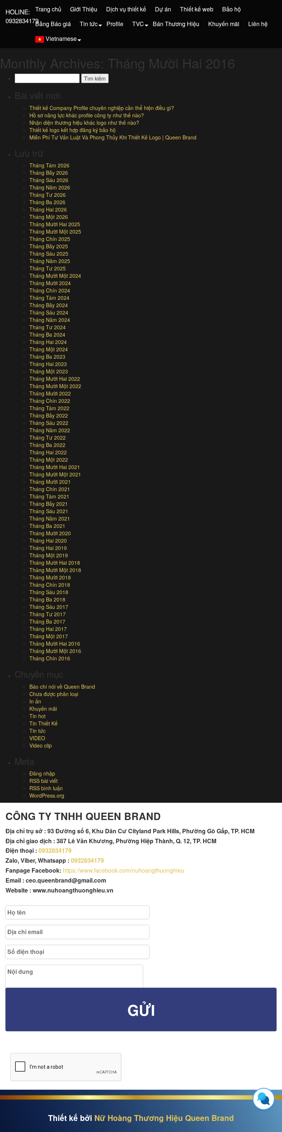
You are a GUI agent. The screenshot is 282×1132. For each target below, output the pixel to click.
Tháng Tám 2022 (49, 408)
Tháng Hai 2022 (48, 452)
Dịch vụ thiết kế (126, 9)
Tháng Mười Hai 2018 (54, 562)
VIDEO (37, 738)
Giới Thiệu (83, 9)
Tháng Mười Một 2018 (55, 570)
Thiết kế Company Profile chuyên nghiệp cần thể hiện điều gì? (101, 107)
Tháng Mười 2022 (50, 393)
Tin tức (89, 23)
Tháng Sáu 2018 (48, 592)
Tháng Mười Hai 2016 (54, 643)
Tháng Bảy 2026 (48, 172)
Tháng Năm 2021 (49, 518)
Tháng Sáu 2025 (48, 253)
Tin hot (37, 716)
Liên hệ (258, 23)
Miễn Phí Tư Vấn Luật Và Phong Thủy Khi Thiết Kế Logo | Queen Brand (112, 137)
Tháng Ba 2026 (47, 202)
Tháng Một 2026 (48, 216)
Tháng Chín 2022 (49, 400)
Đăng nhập (42, 773)
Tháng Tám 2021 (49, 496)
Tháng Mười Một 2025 (55, 231)
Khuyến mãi (223, 23)
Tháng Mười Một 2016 (55, 650)
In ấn (35, 701)
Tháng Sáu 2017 (48, 606)
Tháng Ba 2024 (47, 334)
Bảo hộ (231, 9)
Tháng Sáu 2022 (48, 422)
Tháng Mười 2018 (50, 577)
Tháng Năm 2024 (49, 319)
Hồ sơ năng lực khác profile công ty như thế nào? (86, 115)
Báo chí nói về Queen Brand (62, 686)
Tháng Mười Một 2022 (55, 386)
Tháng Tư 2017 (47, 614)
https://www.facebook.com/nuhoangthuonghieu (123, 870)
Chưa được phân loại (53, 694)
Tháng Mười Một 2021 (55, 474)
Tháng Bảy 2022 (48, 415)
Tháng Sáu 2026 (48, 180)
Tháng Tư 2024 (47, 327)
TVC (138, 23)
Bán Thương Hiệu (176, 23)
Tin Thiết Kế (43, 723)
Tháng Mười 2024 (50, 283)
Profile (114, 23)
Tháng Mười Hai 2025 (54, 224)
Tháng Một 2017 (48, 636)
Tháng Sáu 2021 (48, 511)
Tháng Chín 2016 (49, 658)
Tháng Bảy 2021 (48, 503)
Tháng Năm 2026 (49, 187)
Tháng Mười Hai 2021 (54, 467)
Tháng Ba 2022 (47, 444)
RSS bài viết (43, 780)
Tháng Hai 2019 (48, 547)
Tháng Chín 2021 (49, 489)
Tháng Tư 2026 (47, 194)
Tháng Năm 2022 (49, 430)
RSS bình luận (46, 788)
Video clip (40, 745)
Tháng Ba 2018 (47, 599)
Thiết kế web (196, 9)
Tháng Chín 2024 (49, 290)
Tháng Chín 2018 (49, 584)
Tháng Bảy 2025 (48, 246)
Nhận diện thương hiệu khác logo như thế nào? (84, 122)
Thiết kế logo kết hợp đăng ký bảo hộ (72, 130)
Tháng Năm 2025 (49, 261)
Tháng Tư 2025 (47, 268)
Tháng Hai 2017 (48, 628)
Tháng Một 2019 (48, 555)
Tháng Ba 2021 (47, 525)
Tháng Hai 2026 (48, 209)
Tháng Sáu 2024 (48, 312)
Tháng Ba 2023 (47, 356)
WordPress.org (46, 795)
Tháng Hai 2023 (48, 364)
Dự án (163, 9)
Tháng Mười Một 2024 (55, 275)
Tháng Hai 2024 (48, 341)
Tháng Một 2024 (48, 349)
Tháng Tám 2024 (49, 297)
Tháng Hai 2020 (48, 540)
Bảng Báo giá (53, 23)
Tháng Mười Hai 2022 (54, 378)
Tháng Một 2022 (48, 459)
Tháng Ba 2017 (47, 621)
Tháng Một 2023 (48, 371)
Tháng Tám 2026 (49, 165)
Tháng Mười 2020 (50, 533)
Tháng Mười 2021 (50, 481)
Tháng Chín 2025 (49, 238)
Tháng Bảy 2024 (48, 305)
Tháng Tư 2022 (47, 437)
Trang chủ (48, 9)
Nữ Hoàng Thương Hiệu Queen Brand (164, 1117)
